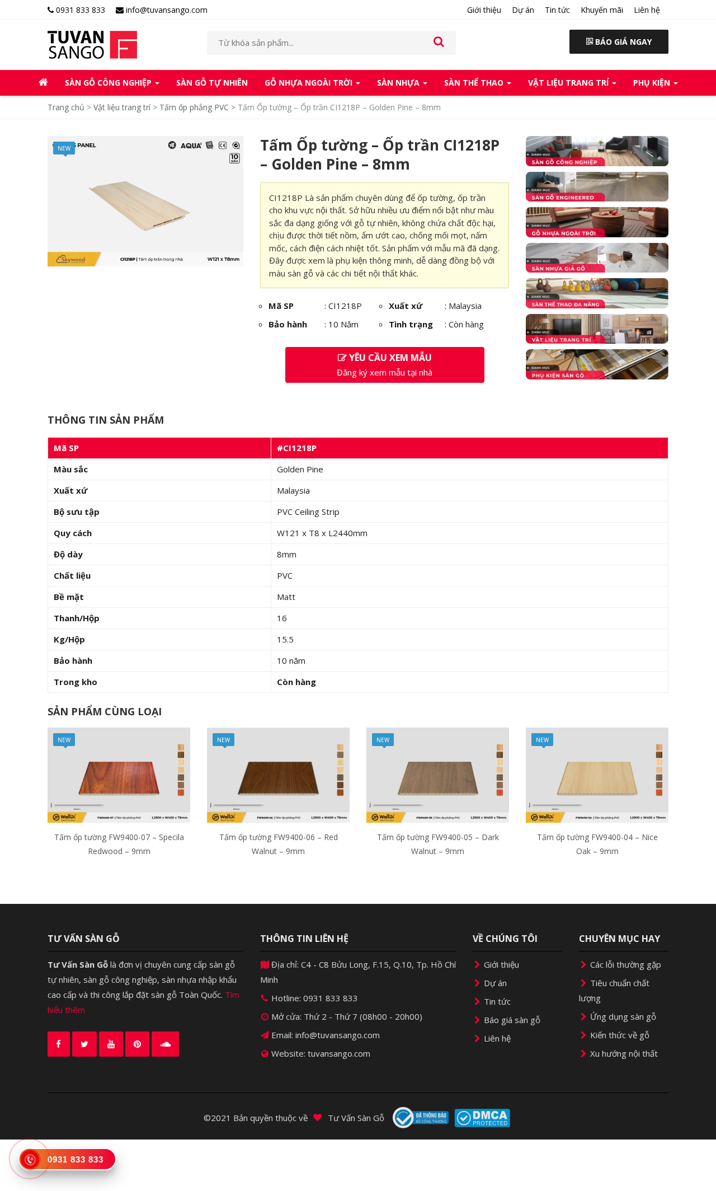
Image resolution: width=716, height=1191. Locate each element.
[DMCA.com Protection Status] (482, 1118)
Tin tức (557, 9)
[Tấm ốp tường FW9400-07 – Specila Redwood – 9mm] (119, 774)
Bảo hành (287, 324)
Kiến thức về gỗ (618, 1034)
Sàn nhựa (399, 82)
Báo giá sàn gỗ (511, 1019)
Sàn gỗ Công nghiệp (109, 82)
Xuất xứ (405, 305)
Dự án (523, 9)
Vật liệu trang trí (569, 82)
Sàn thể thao (475, 82)
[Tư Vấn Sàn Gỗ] (119, 45)
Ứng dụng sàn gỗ (622, 1016)
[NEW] (145, 200)
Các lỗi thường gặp (624, 964)
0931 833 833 (79, 9)
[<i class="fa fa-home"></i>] (43, 83)
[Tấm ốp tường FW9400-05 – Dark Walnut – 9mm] (437, 774)
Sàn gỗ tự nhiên (212, 82)
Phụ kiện (652, 82)
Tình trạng (411, 324)
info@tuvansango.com (166, 9)
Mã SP (281, 305)
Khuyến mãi (602, 9)
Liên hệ (647, 9)
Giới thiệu (484, 9)
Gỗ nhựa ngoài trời (310, 82)
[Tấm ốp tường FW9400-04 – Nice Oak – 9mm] (597, 774)
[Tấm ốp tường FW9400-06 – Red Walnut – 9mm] (278, 774)
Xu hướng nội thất (623, 1053)
